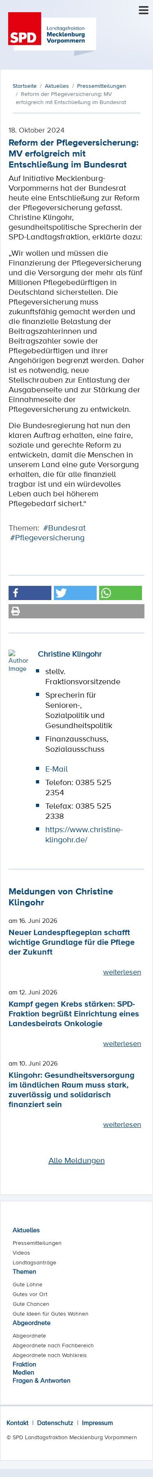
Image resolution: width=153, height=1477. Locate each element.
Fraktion (24, 1364)
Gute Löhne (27, 1284)
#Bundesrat (64, 528)
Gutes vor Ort (30, 1294)
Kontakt (18, 1422)
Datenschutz (55, 1422)
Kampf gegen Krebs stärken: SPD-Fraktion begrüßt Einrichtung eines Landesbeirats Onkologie (74, 1013)
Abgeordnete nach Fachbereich (53, 1345)
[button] (30, 593)
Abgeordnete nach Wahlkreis (50, 1355)
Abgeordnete (32, 1322)
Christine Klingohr (70, 653)
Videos (21, 1253)
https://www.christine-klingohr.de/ (84, 834)
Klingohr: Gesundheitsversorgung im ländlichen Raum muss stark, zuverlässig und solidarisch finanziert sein (72, 1089)
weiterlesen (122, 972)
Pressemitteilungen (37, 1243)
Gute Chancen (31, 1304)
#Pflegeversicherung (47, 537)
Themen (24, 1271)
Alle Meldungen (77, 1160)
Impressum (97, 1422)
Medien (23, 1372)
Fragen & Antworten (42, 1380)
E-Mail (56, 768)
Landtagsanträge (34, 1262)
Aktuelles (26, 1229)
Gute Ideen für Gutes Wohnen (51, 1314)
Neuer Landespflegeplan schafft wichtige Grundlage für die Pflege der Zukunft (72, 942)
